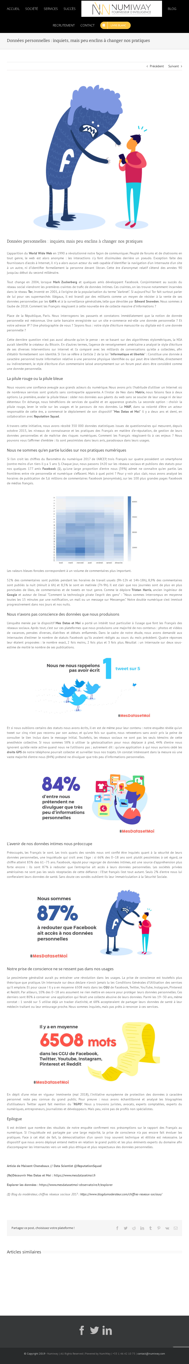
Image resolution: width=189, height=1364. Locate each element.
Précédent (157, 66)
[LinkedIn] (107, 1330)
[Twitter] (94, 1330)
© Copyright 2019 (34, 1353)
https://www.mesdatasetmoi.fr (75, 1175)
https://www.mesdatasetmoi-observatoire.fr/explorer (76, 1185)
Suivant (173, 66)
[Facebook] (81, 1330)
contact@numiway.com (151, 1353)
